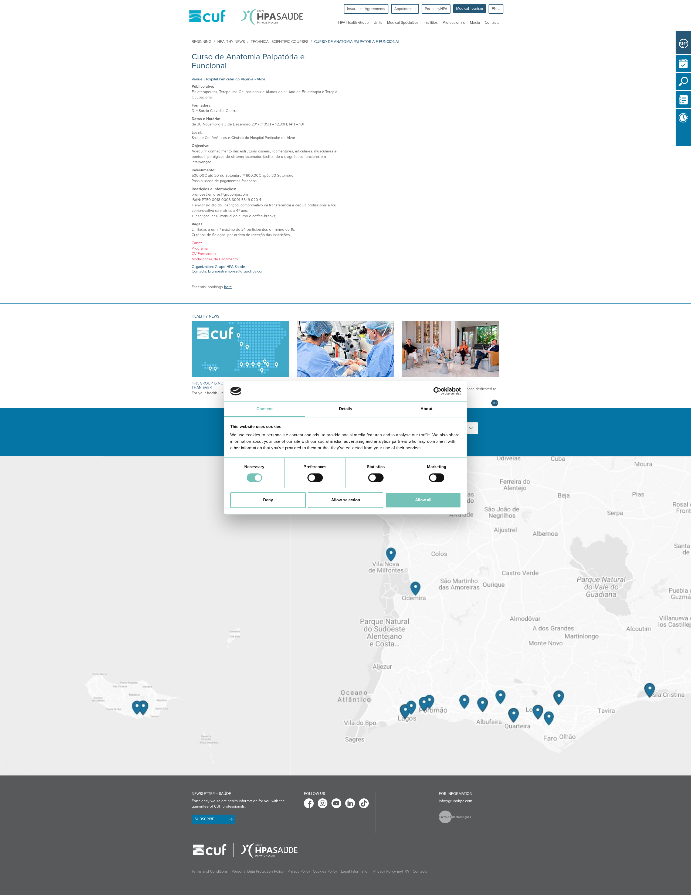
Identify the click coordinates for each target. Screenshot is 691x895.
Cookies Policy (325, 871)
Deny (268, 500)
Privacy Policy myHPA (391, 871)
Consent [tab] (264, 409)
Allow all (423, 500)
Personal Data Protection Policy (258, 871)
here (228, 287)
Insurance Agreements (366, 8)
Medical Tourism (469, 8)
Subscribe (204, 819)
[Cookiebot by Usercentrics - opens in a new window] (437, 391)
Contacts (492, 22)
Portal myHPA (436, 8)
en (495, 8)
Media (475, 22)
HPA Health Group (353, 22)
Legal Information (355, 871)
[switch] (315, 477)
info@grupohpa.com (455, 801)
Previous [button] (677, 136)
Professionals (454, 22)
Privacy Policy (298, 871)
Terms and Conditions (210, 871)
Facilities (431, 22)
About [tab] (426, 409)
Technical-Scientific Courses (279, 41)
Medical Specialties (403, 22)
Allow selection (345, 500)
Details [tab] (345, 409)
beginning (201, 41)
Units (378, 22)
